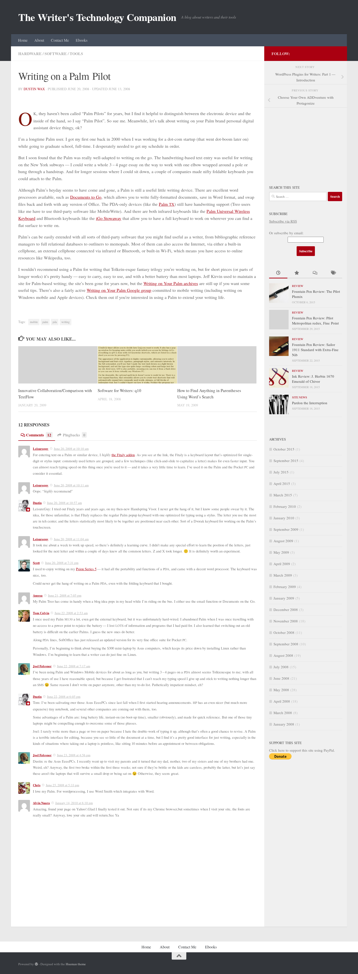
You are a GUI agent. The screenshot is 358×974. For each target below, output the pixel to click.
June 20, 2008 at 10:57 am (64, 503)
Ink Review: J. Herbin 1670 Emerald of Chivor (313, 379)
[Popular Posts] (296, 273)
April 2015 (281, 483)
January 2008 (283, 724)
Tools (76, 53)
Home (23, 40)
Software (56, 53)
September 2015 (285, 460)
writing (65, 322)
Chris (36, 785)
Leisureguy (40, 448)
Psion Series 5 (86, 568)
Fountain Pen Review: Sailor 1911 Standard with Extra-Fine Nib (315, 349)
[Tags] (333, 273)
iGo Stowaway (108, 218)
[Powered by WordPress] (36, 964)
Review (297, 286)
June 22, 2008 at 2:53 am (71, 613)
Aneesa (38, 595)
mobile (34, 322)
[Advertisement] (305, 142)
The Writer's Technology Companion (97, 17)
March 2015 (282, 494)
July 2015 (281, 472)
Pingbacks (74, 435)
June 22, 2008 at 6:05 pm (63, 696)
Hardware (30, 53)
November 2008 (285, 621)
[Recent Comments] (315, 273)
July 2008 (281, 666)
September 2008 (285, 643)
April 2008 (281, 701)
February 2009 (284, 586)
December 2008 (285, 609)
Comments (38, 435)
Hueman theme (76, 964)
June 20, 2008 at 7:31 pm (61, 563)
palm (45, 322)
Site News (299, 397)
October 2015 (283, 449)
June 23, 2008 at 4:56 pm (73, 755)
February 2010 (284, 506)
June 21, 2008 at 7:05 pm (64, 595)
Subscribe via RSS (283, 221)
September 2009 (285, 529)
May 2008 (281, 689)
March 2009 (282, 575)
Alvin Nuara (41, 802)
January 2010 (283, 517)
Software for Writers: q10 (119, 390)
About (39, 40)
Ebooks (81, 40)
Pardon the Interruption (309, 402)
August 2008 (283, 655)
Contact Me (60, 40)
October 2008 (283, 632)
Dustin (37, 502)
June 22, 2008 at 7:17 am (73, 666)
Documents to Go (85, 197)
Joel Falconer (42, 666)
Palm (166, 204)
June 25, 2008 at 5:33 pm (62, 785)
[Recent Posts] (278, 273)
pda (55, 322)
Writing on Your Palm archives (170, 283)
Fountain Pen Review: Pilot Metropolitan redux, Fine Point (315, 320)
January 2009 (283, 598)
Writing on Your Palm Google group (119, 290)
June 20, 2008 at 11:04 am (71, 539)
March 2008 (282, 712)
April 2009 (281, 563)
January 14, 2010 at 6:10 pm (74, 803)
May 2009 (281, 552)
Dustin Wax (34, 89)
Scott (36, 562)
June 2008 (281, 678)
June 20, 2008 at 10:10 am (71, 448)
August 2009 (283, 540)
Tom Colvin (41, 612)
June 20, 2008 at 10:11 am (71, 485)
